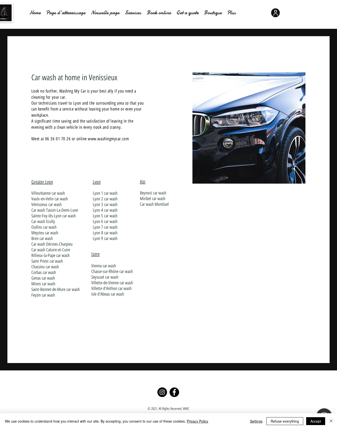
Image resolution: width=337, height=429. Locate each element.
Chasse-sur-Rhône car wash (112, 271)
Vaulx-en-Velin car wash (49, 199)
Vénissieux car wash (46, 204)
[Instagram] (162, 392)
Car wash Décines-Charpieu (52, 244)
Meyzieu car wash (44, 233)
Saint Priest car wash (47, 261)
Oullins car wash (43, 227)
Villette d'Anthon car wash (111, 288)
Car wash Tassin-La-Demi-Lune (54, 210)
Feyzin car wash (43, 295)
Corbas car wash (43, 272)
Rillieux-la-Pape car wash (50, 255)
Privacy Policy (197, 421)
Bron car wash (42, 238)
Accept (315, 421)
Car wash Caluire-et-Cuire (50, 250)
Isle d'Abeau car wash (107, 294)
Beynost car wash (153, 193)
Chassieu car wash (45, 267)
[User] (275, 12)
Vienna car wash (103, 266)
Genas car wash (43, 278)
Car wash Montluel (154, 204)
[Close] (331, 421)
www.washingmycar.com (108, 139)
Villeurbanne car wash (48, 193)
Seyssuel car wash (104, 277)
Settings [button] (256, 421)
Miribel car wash (152, 198)
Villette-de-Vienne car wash (112, 283)
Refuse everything (285, 421)
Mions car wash (43, 283)
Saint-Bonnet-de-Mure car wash (55, 289)
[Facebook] (174, 392)
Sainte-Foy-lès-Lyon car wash (53, 216)
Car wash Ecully (43, 221)
